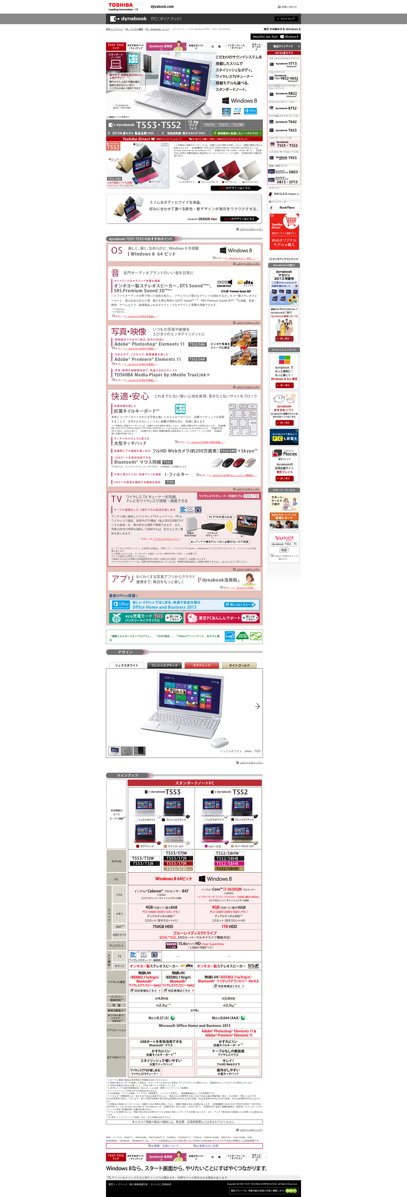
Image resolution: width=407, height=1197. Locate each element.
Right (258, 706)
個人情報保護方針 (139, 1184)
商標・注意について (166, 1145)
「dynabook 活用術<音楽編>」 (141, 316)
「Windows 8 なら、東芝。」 (241, 258)
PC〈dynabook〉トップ (157, 29)
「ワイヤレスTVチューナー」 (166, 539)
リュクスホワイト (127, 665)
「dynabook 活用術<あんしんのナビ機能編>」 (233, 475)
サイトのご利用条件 (161, 1184)
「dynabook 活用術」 (244, 588)
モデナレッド (202, 665)
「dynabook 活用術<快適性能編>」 (206, 442)
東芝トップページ (114, 29)
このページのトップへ (251, 229)
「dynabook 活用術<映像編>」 (141, 364)
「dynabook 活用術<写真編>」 (141, 348)
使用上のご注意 (209, 1145)
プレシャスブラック (164, 665)
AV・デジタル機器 (134, 29)
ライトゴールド (239, 665)
